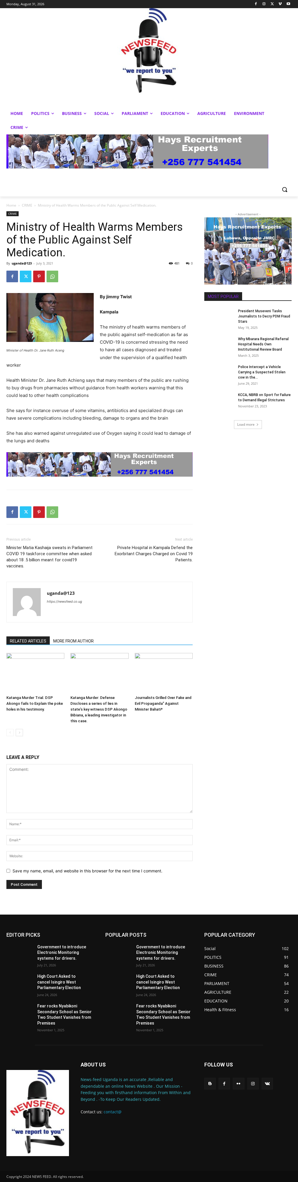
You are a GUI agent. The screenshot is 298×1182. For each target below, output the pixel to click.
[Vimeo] (280, 4)
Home (11, 205)
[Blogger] (210, 1083)
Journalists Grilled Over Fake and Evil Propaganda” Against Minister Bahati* (163, 703)
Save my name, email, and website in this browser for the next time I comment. (87, 870)
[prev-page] (10, 732)
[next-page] (19, 732)
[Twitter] (272, 4)
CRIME (27, 205)
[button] (285, 189)
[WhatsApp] (52, 276)
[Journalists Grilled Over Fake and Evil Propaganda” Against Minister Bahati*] (164, 673)
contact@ (113, 1111)
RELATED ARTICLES (28, 641)
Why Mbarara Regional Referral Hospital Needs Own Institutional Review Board (263, 344)
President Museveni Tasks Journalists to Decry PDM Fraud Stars (264, 316)
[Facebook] (256, 4)
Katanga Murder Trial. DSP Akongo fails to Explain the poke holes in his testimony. (34, 703)
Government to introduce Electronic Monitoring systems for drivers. (61, 953)
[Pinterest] (39, 276)
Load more (246, 424)
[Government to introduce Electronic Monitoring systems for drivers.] (19, 953)
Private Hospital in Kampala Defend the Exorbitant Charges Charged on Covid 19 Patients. (154, 553)
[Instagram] (264, 4)
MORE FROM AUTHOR (73, 641)
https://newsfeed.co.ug (64, 601)
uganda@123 (22, 263)
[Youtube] (288, 4)
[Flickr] (238, 1083)
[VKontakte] (267, 1083)
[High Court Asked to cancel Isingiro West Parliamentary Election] (19, 983)
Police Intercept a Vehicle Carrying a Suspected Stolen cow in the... (261, 372)
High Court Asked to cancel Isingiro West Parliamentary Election (59, 982)
